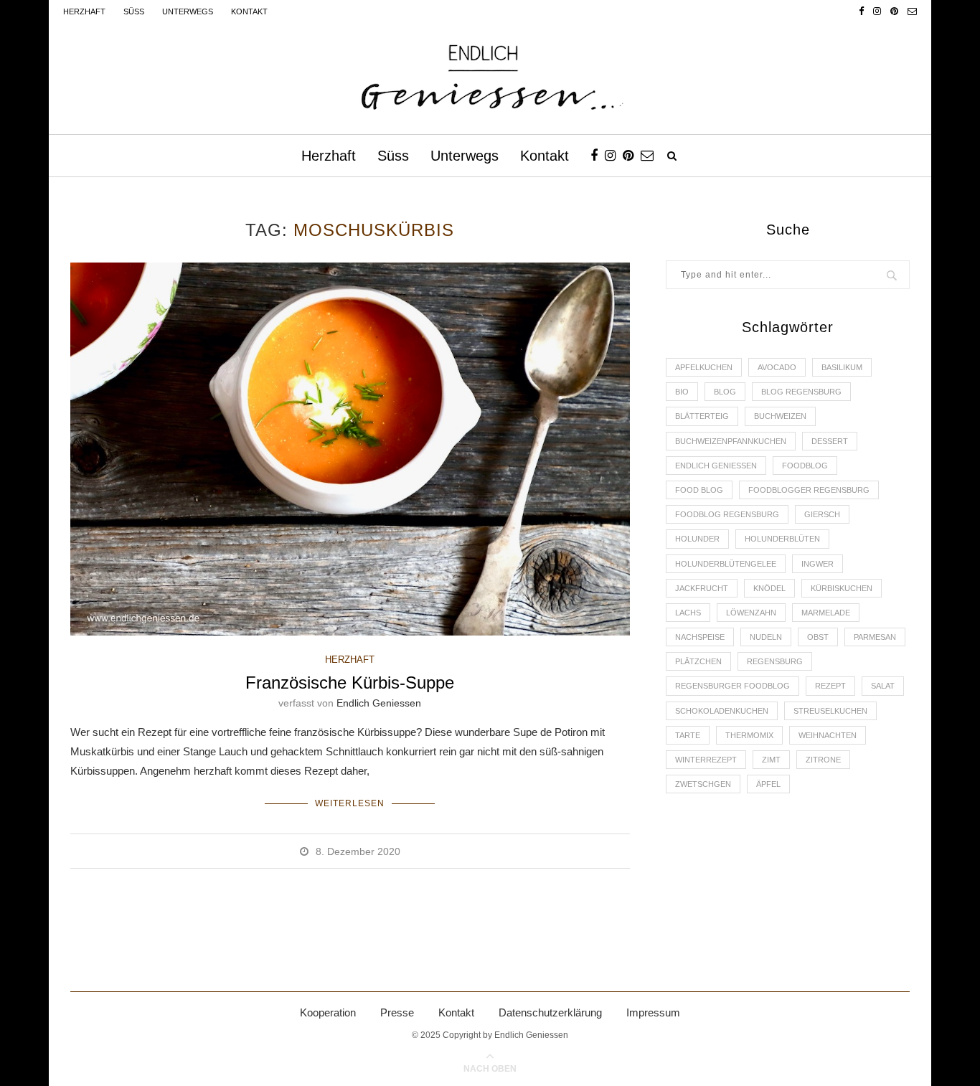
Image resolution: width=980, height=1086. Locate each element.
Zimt (771, 759)
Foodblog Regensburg (727, 514)
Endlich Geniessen (378, 703)
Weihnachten (827, 735)
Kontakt (249, 11)
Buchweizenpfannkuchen (730, 441)
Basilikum (841, 367)
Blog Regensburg (801, 391)
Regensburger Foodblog (732, 685)
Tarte (687, 735)
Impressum (653, 1012)
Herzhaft (84, 11)
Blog (725, 391)
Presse (397, 1012)
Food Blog (699, 490)
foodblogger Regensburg (809, 490)
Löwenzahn (751, 612)
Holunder (697, 538)
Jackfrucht (701, 588)
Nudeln (766, 637)
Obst (818, 637)
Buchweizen (780, 416)
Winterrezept (706, 759)
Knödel (769, 588)
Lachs (688, 612)
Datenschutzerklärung (550, 1012)
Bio (682, 391)
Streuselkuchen (830, 711)
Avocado (777, 367)
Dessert (829, 441)
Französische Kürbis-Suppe (349, 682)
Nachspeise (700, 637)
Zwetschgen (703, 784)
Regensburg (775, 661)
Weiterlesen (350, 803)
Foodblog (805, 465)
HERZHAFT (349, 659)
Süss (133, 11)
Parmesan (875, 637)
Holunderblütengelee (725, 563)
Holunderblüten (782, 538)
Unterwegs (187, 11)
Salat (883, 685)
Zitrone (823, 759)
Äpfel (768, 784)
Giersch (822, 514)
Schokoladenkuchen (721, 711)
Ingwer (817, 563)
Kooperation (328, 1012)
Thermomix (749, 735)
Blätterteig (702, 416)
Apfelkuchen (703, 367)
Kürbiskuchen (841, 588)
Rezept (830, 685)
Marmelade (825, 612)
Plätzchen (698, 661)
